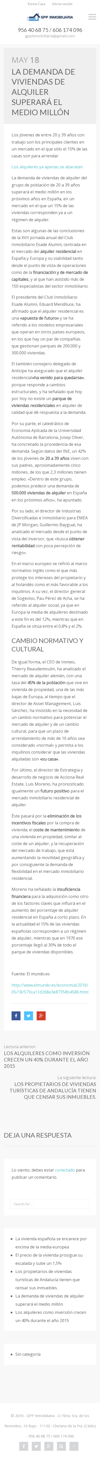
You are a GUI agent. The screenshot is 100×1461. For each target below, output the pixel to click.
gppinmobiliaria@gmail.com (50, 35)
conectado (65, 1170)
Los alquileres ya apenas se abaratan (47, 167)
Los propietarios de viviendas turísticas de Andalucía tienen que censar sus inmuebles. (47, 1280)
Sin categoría (28, 1354)
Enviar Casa (36, 4)
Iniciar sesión (62, 4)
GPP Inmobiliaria (40, 1415)
